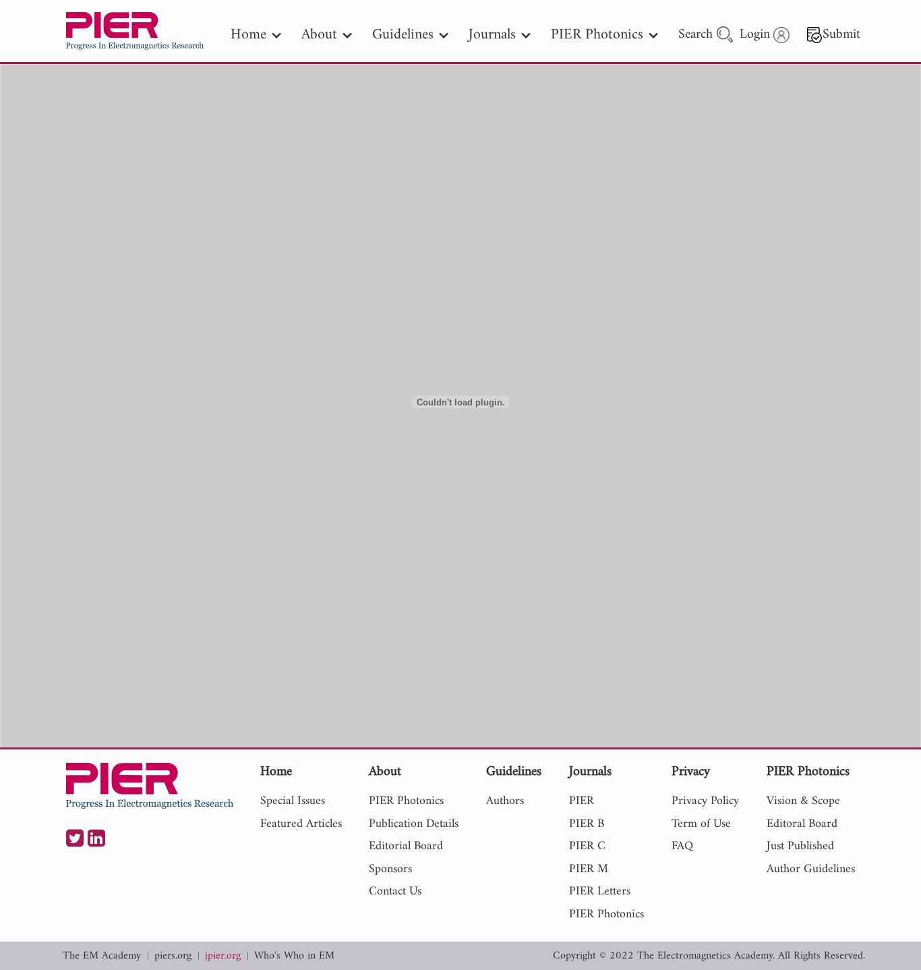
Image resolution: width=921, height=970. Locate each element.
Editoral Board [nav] (802, 824)
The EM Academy (102, 956)
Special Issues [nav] (292, 801)
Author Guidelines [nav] (811, 869)
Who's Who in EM (294, 956)
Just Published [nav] (800, 846)
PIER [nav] (581, 801)
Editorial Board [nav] (406, 846)
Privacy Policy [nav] (705, 801)
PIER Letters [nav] (599, 891)
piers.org (172, 956)
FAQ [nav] (682, 846)
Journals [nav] (492, 35)
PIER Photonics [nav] (597, 35)
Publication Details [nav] (413, 824)
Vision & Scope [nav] (803, 801)
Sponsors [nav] (390, 869)
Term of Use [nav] (701, 824)
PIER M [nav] (588, 869)
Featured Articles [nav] (301, 824)
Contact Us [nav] (395, 891)
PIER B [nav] (586, 824)
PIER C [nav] (587, 846)
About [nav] (319, 35)
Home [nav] (248, 35)
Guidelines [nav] (403, 35)
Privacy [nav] (691, 772)
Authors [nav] (505, 801)
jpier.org (223, 956)
